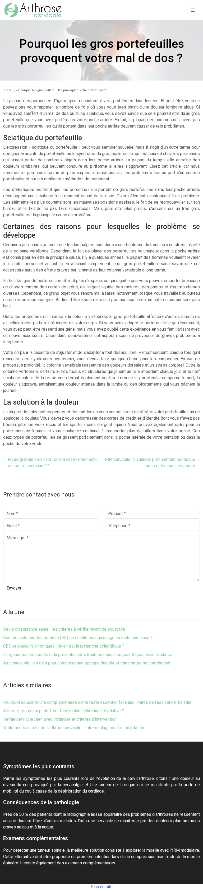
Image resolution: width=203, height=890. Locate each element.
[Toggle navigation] (193, 10)
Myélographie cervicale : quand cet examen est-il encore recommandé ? (53, 462)
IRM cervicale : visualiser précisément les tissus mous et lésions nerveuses (150, 462)
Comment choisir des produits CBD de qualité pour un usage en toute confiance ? (78, 637)
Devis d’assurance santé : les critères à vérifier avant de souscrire (64, 629)
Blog (12, 90)
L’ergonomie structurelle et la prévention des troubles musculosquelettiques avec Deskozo (87, 654)
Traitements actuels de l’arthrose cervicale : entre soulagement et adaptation (73, 727)
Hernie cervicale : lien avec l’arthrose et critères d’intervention (60, 719)
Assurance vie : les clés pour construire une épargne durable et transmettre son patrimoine (86, 663)
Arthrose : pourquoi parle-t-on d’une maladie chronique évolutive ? (63, 710)
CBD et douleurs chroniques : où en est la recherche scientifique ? (63, 646)
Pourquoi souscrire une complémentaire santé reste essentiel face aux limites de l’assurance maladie (97, 702)
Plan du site (102, 886)
